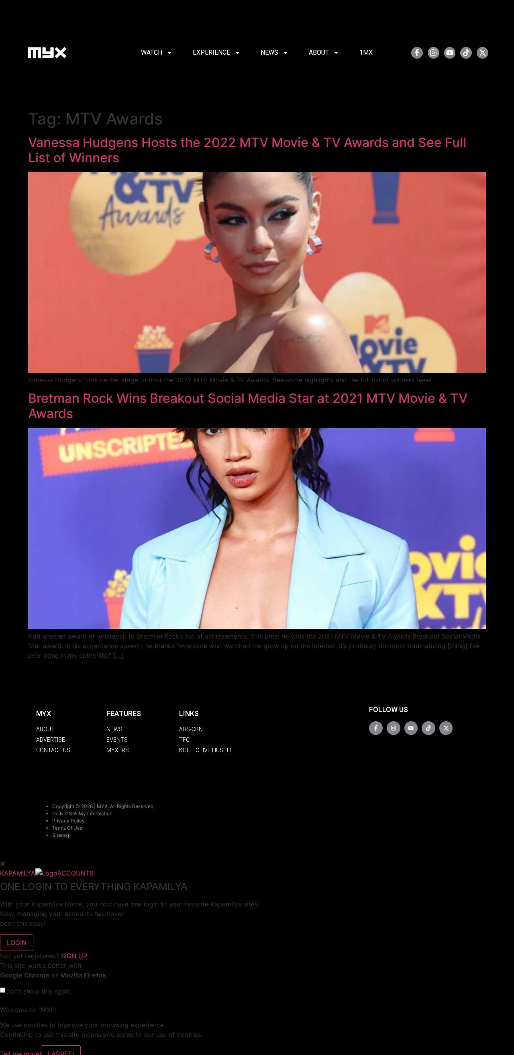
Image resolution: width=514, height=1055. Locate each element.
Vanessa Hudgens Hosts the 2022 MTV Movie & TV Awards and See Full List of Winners (247, 150)
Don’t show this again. (38, 991)
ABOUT (319, 52)
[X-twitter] (482, 53)
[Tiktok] (466, 53)
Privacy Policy (68, 821)
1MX (366, 52)
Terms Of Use (67, 828)
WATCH (151, 52)
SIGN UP (74, 956)
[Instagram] (433, 53)
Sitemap (61, 835)
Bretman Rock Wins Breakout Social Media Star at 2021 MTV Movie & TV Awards (247, 405)
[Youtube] (450, 53)
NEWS (269, 52)
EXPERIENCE (211, 52)
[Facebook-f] (417, 53)
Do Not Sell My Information (82, 813)
